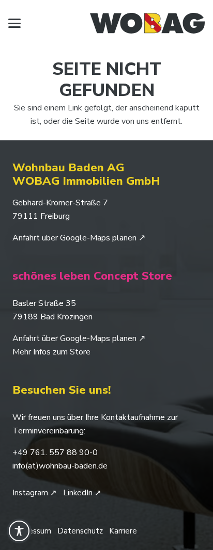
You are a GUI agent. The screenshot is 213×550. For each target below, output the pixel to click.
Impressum (31, 531)
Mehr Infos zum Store (51, 352)
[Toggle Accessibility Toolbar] (19, 531)
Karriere (123, 531)
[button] (14, 23)
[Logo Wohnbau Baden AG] (147, 23)
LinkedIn (82, 493)
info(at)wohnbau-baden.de (60, 466)
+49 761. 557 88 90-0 (55, 452)
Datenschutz (80, 531)
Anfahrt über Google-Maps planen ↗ (78, 238)
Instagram (34, 493)
